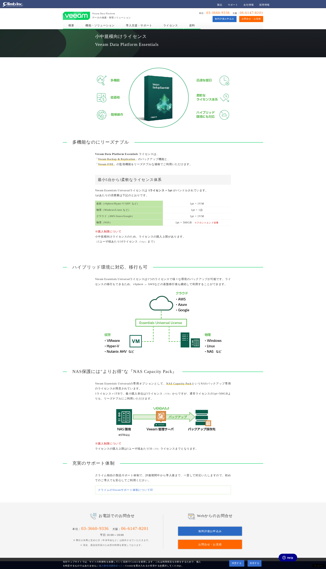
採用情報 (264, 4)
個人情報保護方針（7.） (112, 566)
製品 (219, 4)
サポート (233, 4)
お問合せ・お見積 (251, 19)
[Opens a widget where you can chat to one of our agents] (287, 558)
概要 (71, 25)
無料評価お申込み (224, 19)
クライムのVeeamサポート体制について (124, 489)
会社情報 (248, 4)
